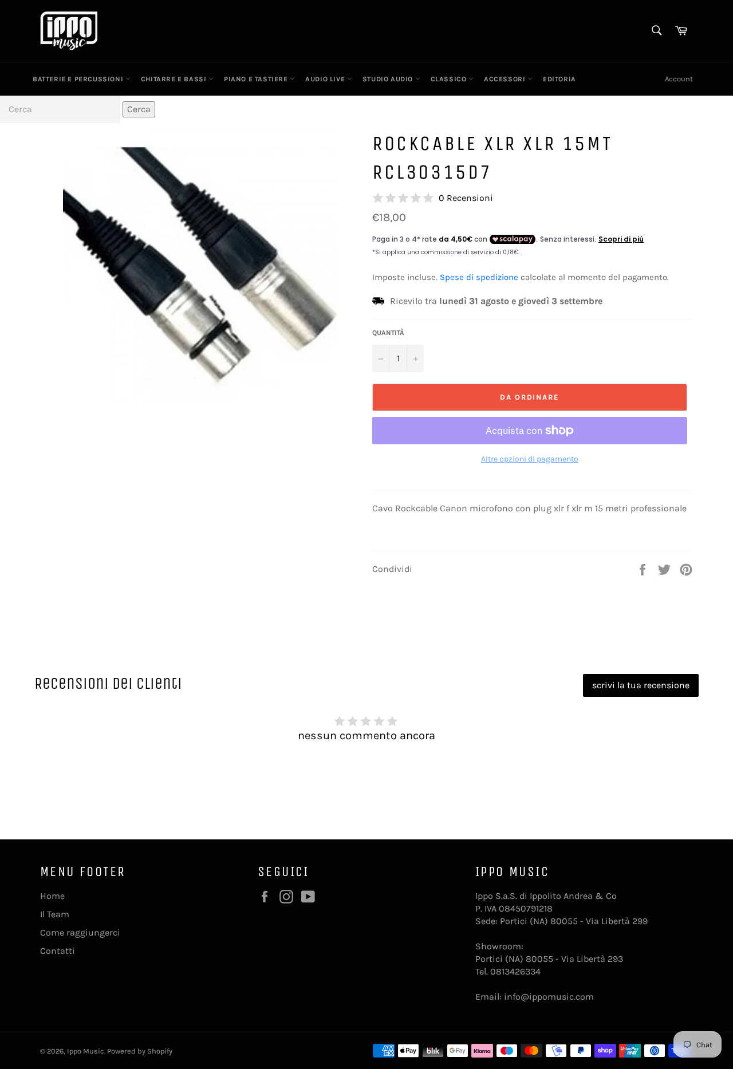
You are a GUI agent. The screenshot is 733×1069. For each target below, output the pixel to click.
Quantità (388, 333)
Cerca (139, 109)
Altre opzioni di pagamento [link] (529, 459)
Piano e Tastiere (257, 79)
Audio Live (326, 79)
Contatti (57, 950)
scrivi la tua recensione (640, 685)
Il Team (54, 914)
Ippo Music (85, 1051)
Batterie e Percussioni (79, 79)
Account (679, 78)
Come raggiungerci (80, 932)
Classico (449, 79)
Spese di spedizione (479, 277)
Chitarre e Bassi (174, 79)
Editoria (559, 79)
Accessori (505, 79)
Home (52, 895)
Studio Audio (388, 79)
